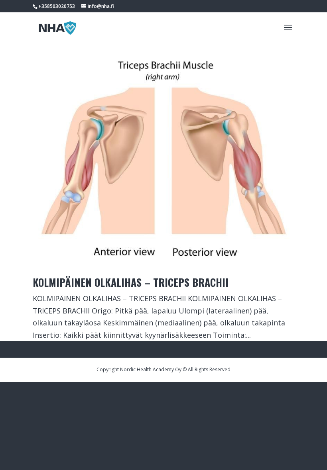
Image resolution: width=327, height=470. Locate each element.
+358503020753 (56, 6)
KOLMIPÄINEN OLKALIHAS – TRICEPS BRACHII (131, 282)
